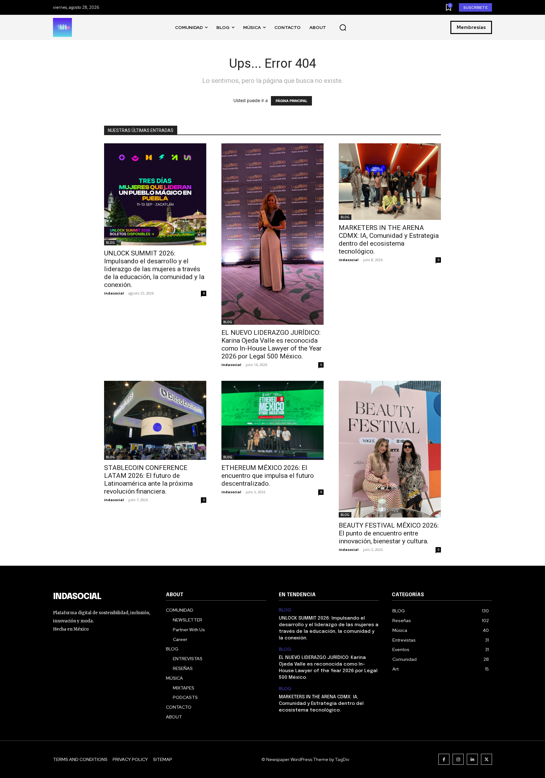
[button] (343, 28)
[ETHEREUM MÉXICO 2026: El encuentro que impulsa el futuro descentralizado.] (272, 420)
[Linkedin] (472, 759)
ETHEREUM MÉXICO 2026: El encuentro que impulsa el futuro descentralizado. (267, 475)
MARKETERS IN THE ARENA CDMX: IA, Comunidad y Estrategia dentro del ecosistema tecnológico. (389, 239)
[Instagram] (458, 759)
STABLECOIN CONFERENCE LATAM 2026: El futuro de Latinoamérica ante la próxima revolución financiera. (148, 479)
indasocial (114, 293)
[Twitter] (486, 759)
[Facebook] (443, 759)
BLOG (110, 242)
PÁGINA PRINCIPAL (291, 101)
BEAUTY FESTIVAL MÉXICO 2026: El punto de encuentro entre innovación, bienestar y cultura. (389, 533)
